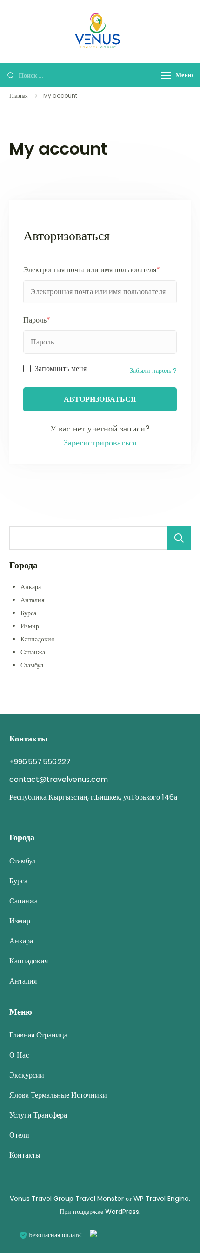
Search (179, 538)
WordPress (122, 1211)
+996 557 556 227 (40, 761)
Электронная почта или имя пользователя (91, 269)
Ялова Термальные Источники (58, 1095)
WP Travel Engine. (161, 1198)
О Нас (19, 1055)
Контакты (24, 1155)
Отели (19, 1135)
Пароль (36, 320)
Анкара (30, 587)
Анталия (32, 600)
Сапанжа (32, 652)
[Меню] (166, 75)
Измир (29, 626)
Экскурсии (26, 1075)
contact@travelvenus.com (58, 779)
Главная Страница (38, 1035)
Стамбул (31, 665)
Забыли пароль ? (153, 370)
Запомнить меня (61, 368)
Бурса (28, 613)
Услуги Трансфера (38, 1115)
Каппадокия (37, 639)
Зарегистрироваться (100, 442)
